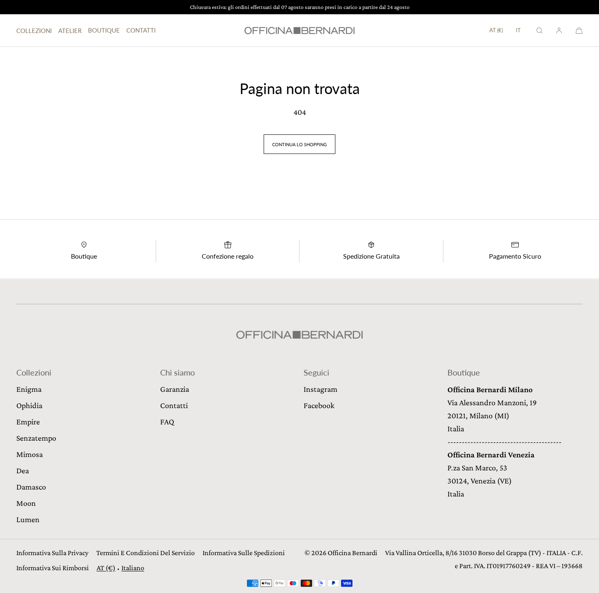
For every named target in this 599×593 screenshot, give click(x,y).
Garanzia (174, 388)
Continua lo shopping (299, 144)
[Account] (559, 30)
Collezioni (34, 30)
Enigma (29, 388)
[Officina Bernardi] (299, 30)
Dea (22, 470)
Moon (26, 503)
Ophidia (29, 405)
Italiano (132, 568)
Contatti (141, 30)
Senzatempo (36, 437)
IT (518, 30)
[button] (539, 30)
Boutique (104, 30)
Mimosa (29, 454)
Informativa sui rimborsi (52, 568)
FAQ (167, 421)
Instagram (320, 388)
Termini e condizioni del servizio (145, 553)
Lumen (28, 519)
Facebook (319, 405)
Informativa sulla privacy (52, 553)
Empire (28, 421)
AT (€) (496, 30)
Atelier (69, 30)
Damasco (31, 486)
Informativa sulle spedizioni (244, 553)
